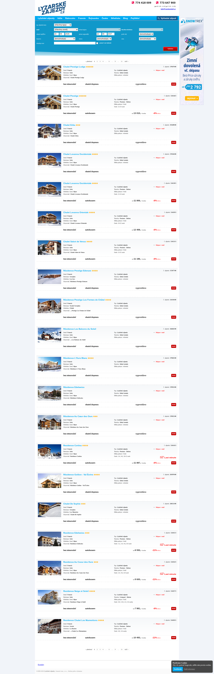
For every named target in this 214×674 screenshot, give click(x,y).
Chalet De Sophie (72, 504)
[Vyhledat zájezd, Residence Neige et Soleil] (49, 597)
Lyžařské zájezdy (46, 18)
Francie (82, 18)
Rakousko (70, 18)
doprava (38, 39)
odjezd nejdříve (40, 34)
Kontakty (41, 664)
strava (80, 39)
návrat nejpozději (84, 34)
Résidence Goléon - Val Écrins (78, 474)
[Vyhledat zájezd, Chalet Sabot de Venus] (49, 247)
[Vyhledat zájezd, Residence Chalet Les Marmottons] (49, 626)
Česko (105, 18)
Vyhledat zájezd (168, 18)
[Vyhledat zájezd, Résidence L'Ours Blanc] (49, 364)
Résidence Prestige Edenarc (77, 270)
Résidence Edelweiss (73, 387)
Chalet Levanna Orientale (76, 212)
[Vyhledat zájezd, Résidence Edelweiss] (49, 393)
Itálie (60, 18)
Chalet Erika (69, 125)
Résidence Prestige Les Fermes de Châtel (84, 300)
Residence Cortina (72, 445)
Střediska (115, 18)
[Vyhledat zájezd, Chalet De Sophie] (49, 510)
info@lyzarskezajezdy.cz (168, 9)
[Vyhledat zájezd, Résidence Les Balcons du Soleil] (49, 335)
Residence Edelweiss (73, 533)
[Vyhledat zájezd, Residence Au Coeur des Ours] (49, 568)
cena (122, 39)
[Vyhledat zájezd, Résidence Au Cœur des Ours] (49, 422)
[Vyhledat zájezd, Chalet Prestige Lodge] (49, 73)
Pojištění (135, 18)
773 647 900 (168, 2)
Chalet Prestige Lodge (74, 67)
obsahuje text (40, 43)
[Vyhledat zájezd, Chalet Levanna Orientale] (49, 218)
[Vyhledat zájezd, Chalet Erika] (49, 131)
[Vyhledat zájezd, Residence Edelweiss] (49, 539)
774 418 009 (143, 2)
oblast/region (82, 29)
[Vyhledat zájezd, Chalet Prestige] (49, 102)
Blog (125, 18)
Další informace (189, 669)
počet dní (124, 34)
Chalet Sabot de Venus (74, 241)
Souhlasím (178, 669)
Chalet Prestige (70, 96)
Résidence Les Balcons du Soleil (79, 329)
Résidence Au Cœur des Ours (78, 416)
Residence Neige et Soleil (76, 591)
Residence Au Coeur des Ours (78, 562)
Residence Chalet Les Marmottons (80, 620)
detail (173, 84)
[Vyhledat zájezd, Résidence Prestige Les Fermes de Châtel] (49, 306)
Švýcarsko (94, 18)
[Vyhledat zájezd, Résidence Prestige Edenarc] (49, 276)
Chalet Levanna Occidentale (77, 154)
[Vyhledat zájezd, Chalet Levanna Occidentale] (49, 160)
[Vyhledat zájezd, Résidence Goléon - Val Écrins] (49, 480)
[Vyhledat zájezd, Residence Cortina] (49, 451)
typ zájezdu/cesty (41, 25)
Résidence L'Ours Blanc (75, 358)
